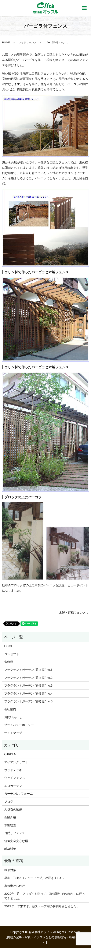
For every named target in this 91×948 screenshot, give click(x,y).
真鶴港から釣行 (14, 886)
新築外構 (10, 817)
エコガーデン (13, 785)
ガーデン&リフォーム (18, 793)
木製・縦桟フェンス (72, 612)
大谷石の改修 (13, 809)
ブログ (8, 801)
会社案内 (10, 709)
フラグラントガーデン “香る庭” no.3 (28, 685)
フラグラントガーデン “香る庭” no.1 (28, 669)
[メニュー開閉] (84, 8)
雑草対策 (10, 848)
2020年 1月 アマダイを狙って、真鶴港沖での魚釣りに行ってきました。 (44, 896)
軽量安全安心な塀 (16, 841)
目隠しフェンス (14, 833)
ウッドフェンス (27, 42)
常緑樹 (8, 662)
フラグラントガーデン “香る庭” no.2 (28, 677)
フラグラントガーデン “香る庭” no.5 (28, 701)
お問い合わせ (13, 717)
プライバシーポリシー (19, 725)
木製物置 (10, 825)
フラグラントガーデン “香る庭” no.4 (28, 693)
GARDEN (10, 754)
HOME (6, 42)
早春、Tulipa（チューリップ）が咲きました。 (35, 878)
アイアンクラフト (16, 762)
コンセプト (11, 654)
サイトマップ (13, 733)
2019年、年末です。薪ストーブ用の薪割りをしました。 (41, 906)
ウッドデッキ (13, 770)
